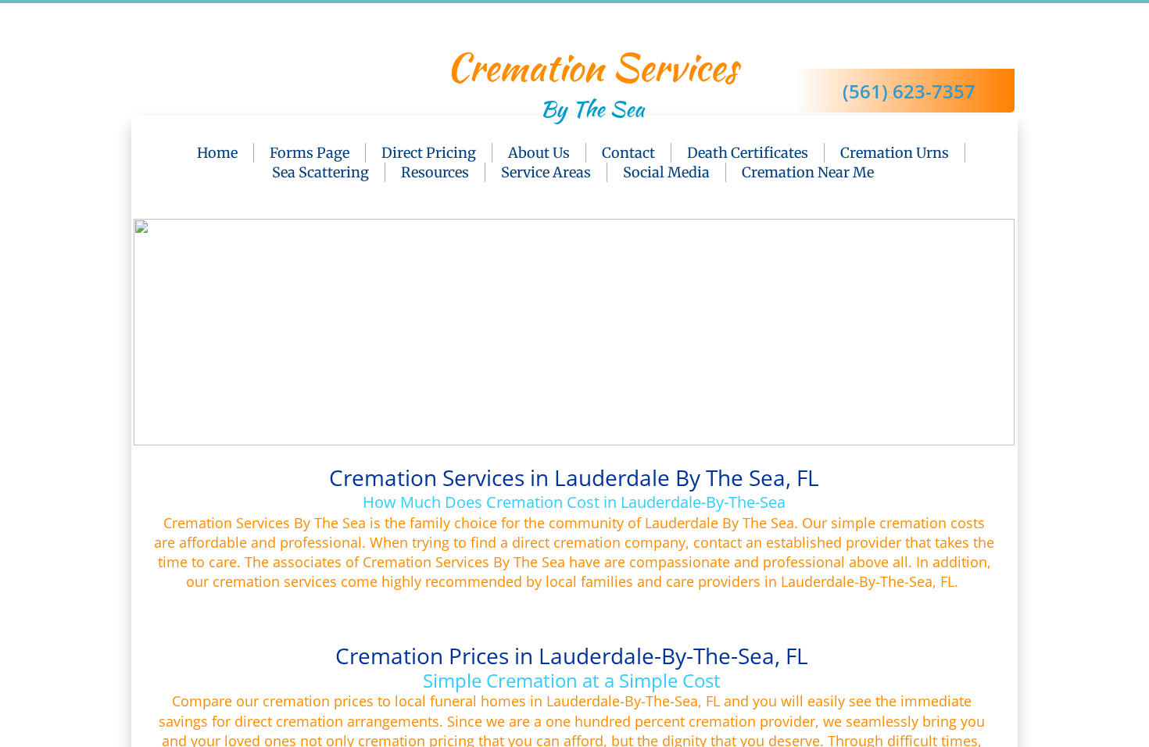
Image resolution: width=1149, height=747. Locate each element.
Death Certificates (747, 153)
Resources (435, 172)
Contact (628, 153)
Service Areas (546, 172)
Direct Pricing (428, 153)
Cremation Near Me (808, 172)
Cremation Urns (894, 153)
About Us (539, 153)
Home (217, 153)
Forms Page (309, 153)
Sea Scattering (320, 172)
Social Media (666, 172)
